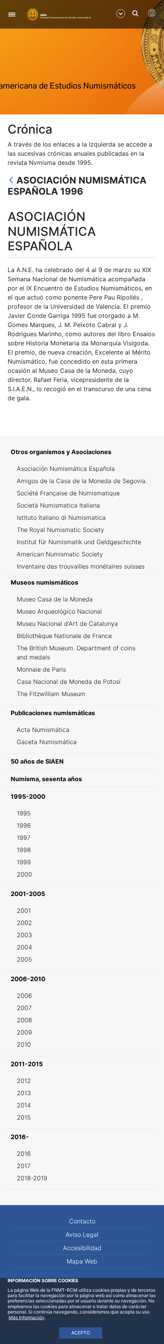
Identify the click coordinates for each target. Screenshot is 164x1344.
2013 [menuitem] (24, 1093)
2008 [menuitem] (24, 1020)
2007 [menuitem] (24, 1008)
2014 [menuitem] (24, 1105)
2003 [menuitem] (24, 935)
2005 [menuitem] (24, 959)
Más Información (26, 1317)
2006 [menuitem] (24, 995)
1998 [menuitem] (24, 850)
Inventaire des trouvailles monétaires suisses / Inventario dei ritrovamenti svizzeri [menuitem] (81, 570)
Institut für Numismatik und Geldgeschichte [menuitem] (79, 542)
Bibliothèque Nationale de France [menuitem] (64, 636)
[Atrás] (11, 181)
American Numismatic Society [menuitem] (60, 554)
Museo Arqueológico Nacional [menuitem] (59, 611)
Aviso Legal (82, 1234)
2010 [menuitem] (24, 1044)
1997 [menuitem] (24, 837)
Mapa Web (82, 1261)
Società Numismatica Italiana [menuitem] (58, 505)
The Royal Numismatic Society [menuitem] (60, 529)
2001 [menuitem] (24, 910)
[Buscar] (135, 13)
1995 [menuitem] (24, 813)
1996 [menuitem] (24, 825)
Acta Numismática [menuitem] (43, 729)
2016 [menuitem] (24, 1153)
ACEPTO (80, 1333)
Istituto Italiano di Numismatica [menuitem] (61, 517)
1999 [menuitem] (24, 862)
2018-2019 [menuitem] (32, 1178)
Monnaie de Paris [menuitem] (41, 669)
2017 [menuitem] (24, 1166)
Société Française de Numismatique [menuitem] (68, 493)
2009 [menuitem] (24, 1032)
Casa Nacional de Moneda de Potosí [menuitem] (69, 681)
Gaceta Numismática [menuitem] (47, 742)
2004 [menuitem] (24, 947)
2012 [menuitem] (24, 1081)
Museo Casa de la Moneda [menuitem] (55, 599)
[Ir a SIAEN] (59, 14)
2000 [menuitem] (24, 874)
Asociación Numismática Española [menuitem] (66, 468)
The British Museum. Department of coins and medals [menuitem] (76, 652)
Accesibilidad (82, 1248)
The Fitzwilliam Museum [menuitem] (51, 694)
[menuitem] (82, 451)
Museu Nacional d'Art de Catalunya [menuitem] (67, 623)
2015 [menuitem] (24, 1117)
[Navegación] (11, 14)
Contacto (82, 1221)
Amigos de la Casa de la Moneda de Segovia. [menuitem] (82, 481)
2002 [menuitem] (24, 923)
